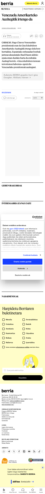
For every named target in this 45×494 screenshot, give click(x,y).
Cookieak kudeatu (30, 255)
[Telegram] (9, 451)
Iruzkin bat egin (10, 98)
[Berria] (7, 392)
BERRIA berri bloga (8, 413)
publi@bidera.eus (15, 402)
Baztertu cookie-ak (22, 275)
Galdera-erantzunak (8, 417)
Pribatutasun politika (8, 429)
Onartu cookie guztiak (22, 262)
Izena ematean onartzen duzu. (22, 347)
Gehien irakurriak (12, 185)
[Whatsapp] (4, 451)
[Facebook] (19, 451)
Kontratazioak (6, 418)
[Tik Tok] (39, 451)
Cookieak (5, 431)
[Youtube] (29, 451)
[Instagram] (24, 451)
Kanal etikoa (5, 434)
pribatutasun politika (22, 347)
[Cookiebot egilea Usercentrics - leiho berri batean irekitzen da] (32, 217)
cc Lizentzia (5, 433)
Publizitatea (5, 415)
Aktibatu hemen (20, 77)
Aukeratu (21, 268)
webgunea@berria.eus (17, 400)
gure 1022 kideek (17, 229)
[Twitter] (14, 451)
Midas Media (6, 443)
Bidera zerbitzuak (7, 441)
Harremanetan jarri (8, 404)
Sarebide (5, 420)
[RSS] (34, 451)
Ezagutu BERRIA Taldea (9, 411)
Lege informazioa (7, 427)
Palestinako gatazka (32, 9)
